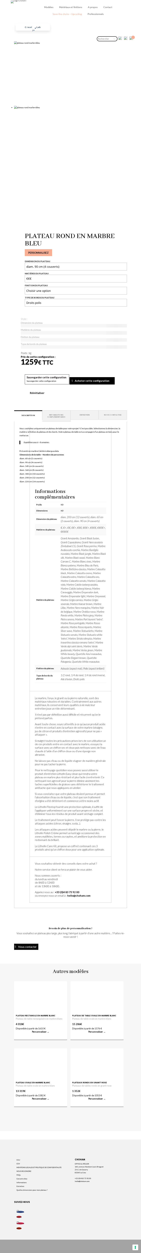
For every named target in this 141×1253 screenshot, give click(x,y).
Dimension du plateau (37, 261)
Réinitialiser (37, 392)
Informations (22, 1182)
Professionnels (96, 14)
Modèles (48, 7)
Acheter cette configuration (92, 380)
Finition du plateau (36, 285)
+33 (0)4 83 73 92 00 (67, 892)
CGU (18, 1160)
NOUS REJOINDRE (24, 1171)
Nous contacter (27, 946)
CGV (18, 1164)
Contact (107, 7)
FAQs (19, 1175)
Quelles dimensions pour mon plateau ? (32, 1190)
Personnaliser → (40, 1032)
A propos (93, 7)
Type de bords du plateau (39, 297)
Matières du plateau (37, 273)
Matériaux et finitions (70, 7)
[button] (46, 377)
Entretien (20, 1186)
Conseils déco (22, 1179)
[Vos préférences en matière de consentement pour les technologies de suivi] (135, 1247)
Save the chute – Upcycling (67, 14)
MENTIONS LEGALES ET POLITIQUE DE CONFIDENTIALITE (39, 1167)
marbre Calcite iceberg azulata (45, 451)
